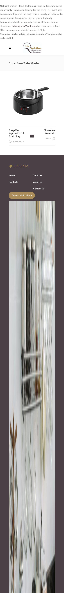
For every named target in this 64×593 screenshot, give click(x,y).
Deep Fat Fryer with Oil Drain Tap (16, 133)
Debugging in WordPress (24, 26)
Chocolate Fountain (49, 132)
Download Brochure (22, 195)
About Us (37, 182)
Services (37, 175)
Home (12, 175)
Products (13, 182)
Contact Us (38, 188)
